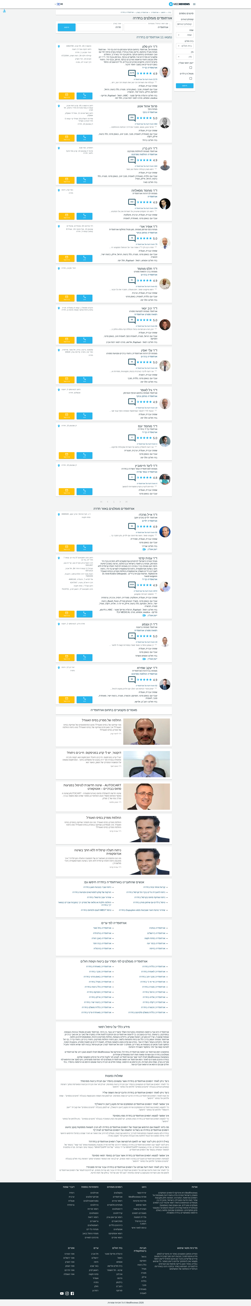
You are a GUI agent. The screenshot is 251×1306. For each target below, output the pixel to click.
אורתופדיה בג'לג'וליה (102, 933)
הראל (143, 1257)
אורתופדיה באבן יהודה (101, 938)
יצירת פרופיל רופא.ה (140, 1222)
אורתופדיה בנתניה (157, 928)
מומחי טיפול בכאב (90, 1233)
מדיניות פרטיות (139, 1201)
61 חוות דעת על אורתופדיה (146, 286)
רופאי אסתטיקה (115, 1233)
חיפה (96, 1262)
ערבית (71, 1197)
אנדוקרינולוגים (92, 1197)
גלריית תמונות (140, 1217)
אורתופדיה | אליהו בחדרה (154, 997)
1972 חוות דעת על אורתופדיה (145, 591)
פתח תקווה (93, 1274)
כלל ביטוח (142, 1265)
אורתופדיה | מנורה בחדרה (153, 987)
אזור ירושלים (68, 1258)
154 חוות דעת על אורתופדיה (146, 208)
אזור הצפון (69, 1266)
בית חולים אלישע (114, 1266)
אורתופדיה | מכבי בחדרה (100, 971)
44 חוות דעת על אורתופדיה (146, 368)
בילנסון (119, 1282)
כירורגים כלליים (115, 1225)
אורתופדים (117, 1197)
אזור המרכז (69, 1254)
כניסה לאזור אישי (139, 1228)
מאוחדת (142, 1289)
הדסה (119, 1278)
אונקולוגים (118, 1229)
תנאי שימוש (141, 1205)
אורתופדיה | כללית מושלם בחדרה (96, 1007)
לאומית (143, 1293)
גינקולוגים (118, 1193)
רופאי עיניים (117, 1201)
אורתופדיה (154, 12)
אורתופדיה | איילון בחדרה (100, 997)
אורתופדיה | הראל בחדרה (154, 992)
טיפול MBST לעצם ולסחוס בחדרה (96, 910)
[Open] (179, 24)
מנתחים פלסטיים (114, 1205)
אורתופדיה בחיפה (157, 948)
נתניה (96, 1282)
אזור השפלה (69, 1274)
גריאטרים (94, 1221)
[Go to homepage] (179, 4)
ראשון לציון (93, 1270)
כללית (143, 1281)
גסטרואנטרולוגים (91, 1201)
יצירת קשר (141, 1193)
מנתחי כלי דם (92, 1229)
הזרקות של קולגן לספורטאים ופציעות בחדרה (91, 892)
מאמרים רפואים (139, 1213)
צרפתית (70, 1205)
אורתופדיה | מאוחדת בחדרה (98, 966)
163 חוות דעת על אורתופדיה (146, 166)
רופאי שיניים (117, 1237)
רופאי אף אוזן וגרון (114, 1217)
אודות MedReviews (137, 1197)
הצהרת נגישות (140, 1209)
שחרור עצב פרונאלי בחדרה (99, 897)
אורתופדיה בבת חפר (102, 943)
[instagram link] (66, 1293)
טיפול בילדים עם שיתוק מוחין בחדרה (149, 902)
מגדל (144, 1269)
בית (169, 12)
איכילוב (119, 1274)
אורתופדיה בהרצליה (102, 948)
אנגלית (71, 1201)
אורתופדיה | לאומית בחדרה (153, 971)
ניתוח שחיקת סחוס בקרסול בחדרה (149, 897)
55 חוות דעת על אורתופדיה (146, 326)
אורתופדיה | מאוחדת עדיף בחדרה (96, 1012)
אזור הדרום (69, 1270)
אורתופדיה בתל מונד (102, 928)
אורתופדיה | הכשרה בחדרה (153, 1007)
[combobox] (147, 27)
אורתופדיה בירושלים (156, 933)
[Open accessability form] (4, 10)
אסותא (119, 1262)
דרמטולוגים (117, 1209)
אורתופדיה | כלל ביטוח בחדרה (98, 987)
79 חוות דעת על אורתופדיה (146, 244)
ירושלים (95, 1258)
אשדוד (95, 1278)
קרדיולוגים (117, 1213)
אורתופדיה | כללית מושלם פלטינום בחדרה (146, 1012)
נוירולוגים (94, 1205)
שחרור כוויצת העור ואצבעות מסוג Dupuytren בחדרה (142, 910)
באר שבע (94, 1266)
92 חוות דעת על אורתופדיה (146, 686)
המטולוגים (93, 1213)
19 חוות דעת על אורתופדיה (146, 408)
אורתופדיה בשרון (142, 12)
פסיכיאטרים (117, 1221)
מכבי (144, 1285)
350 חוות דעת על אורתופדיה (146, 124)
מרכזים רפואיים (91, 1237)
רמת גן (95, 1290)
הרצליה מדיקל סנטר (113, 1254)
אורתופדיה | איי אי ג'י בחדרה (152, 982)
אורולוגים (94, 1193)
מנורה (143, 1273)
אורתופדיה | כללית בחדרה (153, 966)
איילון (144, 1277)
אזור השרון (69, 1262)
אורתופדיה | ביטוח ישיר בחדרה (97, 1002)
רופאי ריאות (93, 1217)
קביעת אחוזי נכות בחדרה (154, 887)
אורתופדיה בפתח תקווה (154, 938)
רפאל (120, 1258)
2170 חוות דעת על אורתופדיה (145, 79)
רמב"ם (119, 1286)
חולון (96, 1286)
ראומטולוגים (93, 1225)
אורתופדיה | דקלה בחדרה (154, 1002)
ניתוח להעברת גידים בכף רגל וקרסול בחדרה (145, 892)
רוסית (71, 1193)
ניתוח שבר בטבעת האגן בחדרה (97, 887)
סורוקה (119, 1290)
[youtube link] (61, 1293)
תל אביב (94, 1254)
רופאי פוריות (93, 1209)
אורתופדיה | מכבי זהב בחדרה (152, 977)
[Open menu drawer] (194, 4)
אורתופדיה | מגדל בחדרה (100, 982)
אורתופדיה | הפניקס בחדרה (99, 992)
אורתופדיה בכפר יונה (156, 943)
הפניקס (143, 1261)
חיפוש (163, 12)
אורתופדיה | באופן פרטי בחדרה (97, 977)
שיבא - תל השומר (114, 1270)
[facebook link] (71, 1293)
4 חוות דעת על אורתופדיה (147, 444)
